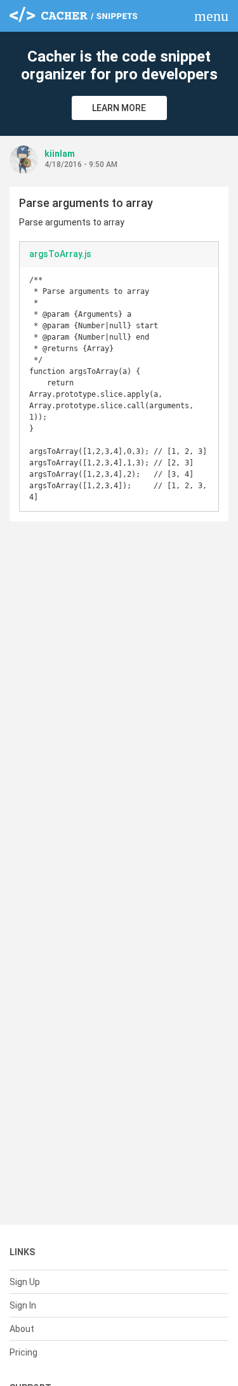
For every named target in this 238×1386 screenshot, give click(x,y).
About (22, 1329)
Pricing (23, 1352)
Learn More (119, 108)
